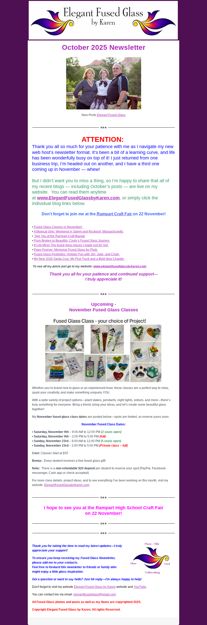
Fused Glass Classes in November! (58, 227)
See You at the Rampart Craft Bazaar (59, 236)
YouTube (140, 587)
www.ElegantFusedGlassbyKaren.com (78, 197)
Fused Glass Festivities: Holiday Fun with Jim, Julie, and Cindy (77, 254)
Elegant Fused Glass (111, 115)
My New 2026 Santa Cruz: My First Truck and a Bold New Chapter (79, 259)
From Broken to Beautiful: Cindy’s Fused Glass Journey (72, 240)
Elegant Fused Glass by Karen (95, 587)
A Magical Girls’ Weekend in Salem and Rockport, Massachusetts (79, 231)
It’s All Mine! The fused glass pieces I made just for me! (71, 245)
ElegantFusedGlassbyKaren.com (66, 485)
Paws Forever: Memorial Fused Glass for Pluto (66, 249)
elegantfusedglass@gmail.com (94, 594)
